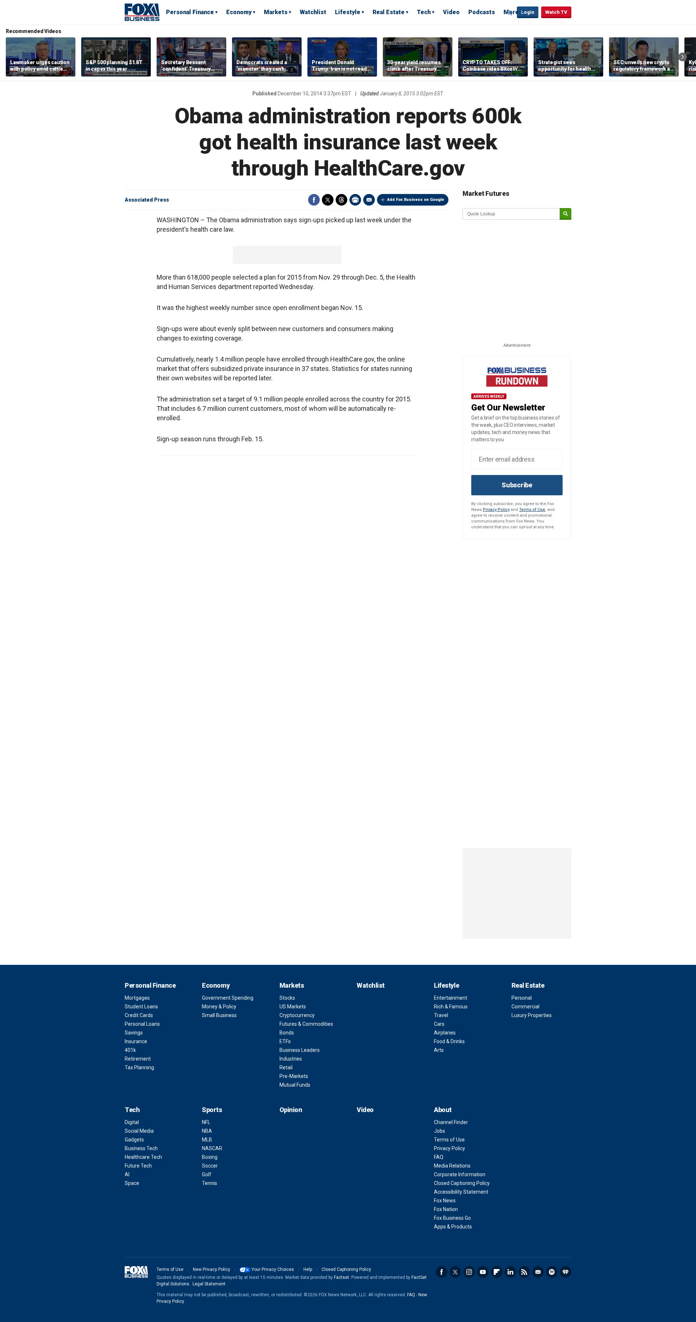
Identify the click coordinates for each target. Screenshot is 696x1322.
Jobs (439, 1131)
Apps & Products (453, 1227)
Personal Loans (142, 1024)
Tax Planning (139, 1067)
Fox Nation (446, 1209)
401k (130, 1050)
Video (451, 12)
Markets (275, 12)
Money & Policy (219, 1006)
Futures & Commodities (306, 1024)
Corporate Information (459, 1174)
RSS (524, 1272)
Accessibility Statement (461, 1192)
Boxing (210, 1157)
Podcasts (481, 12)
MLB (207, 1140)
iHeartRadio (565, 1272)
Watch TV (556, 12)
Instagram (469, 1272)
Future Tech (138, 1166)
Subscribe (517, 485)
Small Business (219, 1015)
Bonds (286, 1033)
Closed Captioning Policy (462, 1183)
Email (369, 200)
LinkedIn (510, 1272)
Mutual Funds (294, 1085)
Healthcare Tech (143, 1157)
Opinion (290, 1110)
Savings (134, 1033)
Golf (206, 1174)
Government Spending (227, 998)
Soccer (210, 1166)
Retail (286, 1067)
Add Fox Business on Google (415, 199)
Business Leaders (299, 1050)
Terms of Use (532, 509)
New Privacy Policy (211, 1269)
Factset (341, 1277)
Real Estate (389, 12)
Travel (441, 1015)
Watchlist (313, 12)
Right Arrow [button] (682, 57)
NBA (207, 1131)
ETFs (285, 1041)
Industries (290, 1059)
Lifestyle (347, 12)
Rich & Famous (451, 1006)
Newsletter (538, 1272)
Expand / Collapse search (509, 12)
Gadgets (134, 1140)
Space (132, 1183)
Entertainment (450, 998)
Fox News (445, 1200)
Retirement (138, 1059)
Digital (132, 1122)
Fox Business (142, 12)
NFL (206, 1122)
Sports (212, 1110)
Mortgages (137, 998)
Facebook (314, 200)
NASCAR (212, 1148)
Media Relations (452, 1166)
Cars (439, 1024)
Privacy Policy (496, 509)
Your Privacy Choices (273, 1269)
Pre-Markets (293, 1076)
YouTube (483, 1272)
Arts (439, 1050)
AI (127, 1174)
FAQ (438, 1157)
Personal (521, 998)
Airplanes (445, 1033)
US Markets (292, 1006)
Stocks (287, 998)
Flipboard (496, 1272)
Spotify (552, 1272)
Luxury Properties (531, 1015)
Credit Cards (139, 1015)
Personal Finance (190, 12)
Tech (424, 12)
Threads (341, 200)
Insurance (136, 1041)
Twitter (328, 200)
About (443, 1110)
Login (527, 12)
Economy (239, 12)
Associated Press (147, 200)
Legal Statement (208, 1283)
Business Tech (141, 1148)
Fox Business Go (452, 1218)
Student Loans (141, 1006)
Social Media (139, 1131)
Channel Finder (451, 1122)
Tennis (209, 1183)
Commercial (525, 1006)
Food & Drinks (449, 1041)
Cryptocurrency (297, 1015)
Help (307, 1269)
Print (355, 200)
